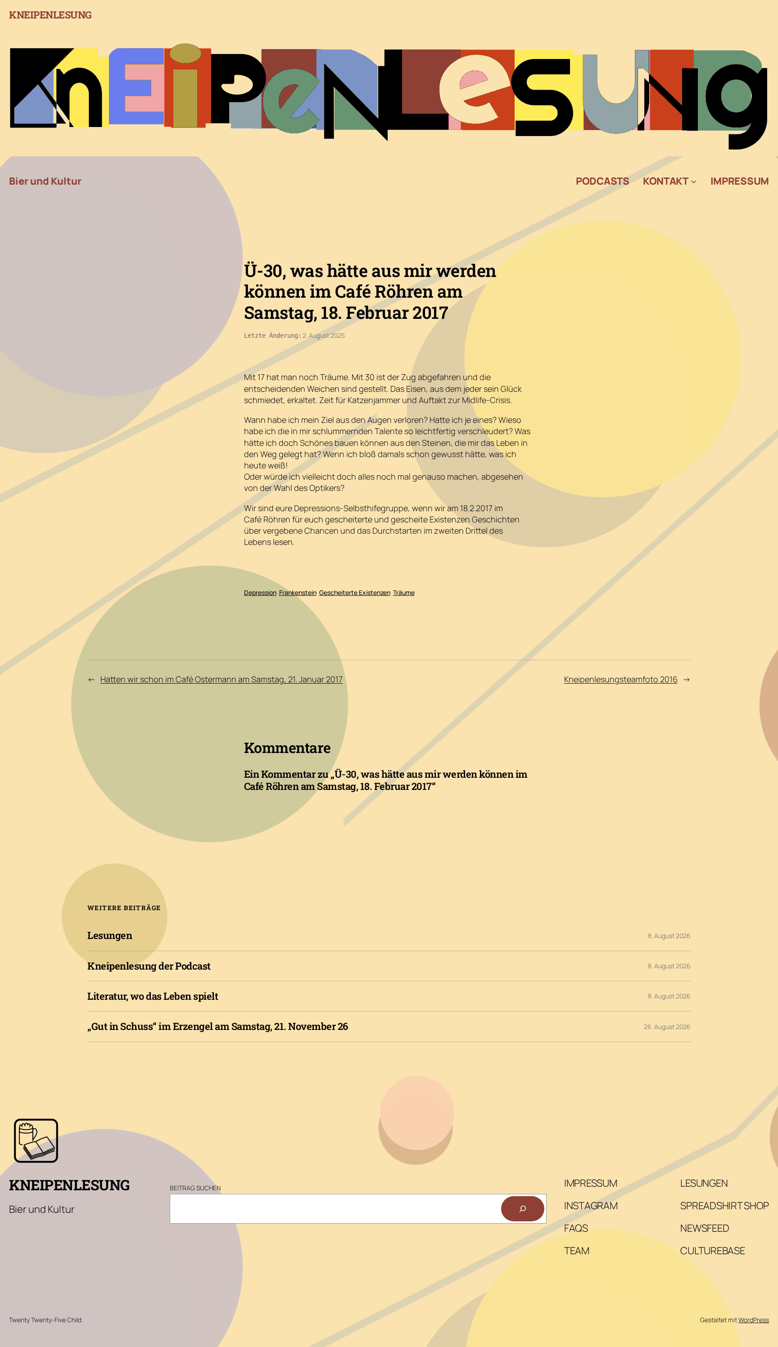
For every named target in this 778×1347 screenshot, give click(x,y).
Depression (260, 592)
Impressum (739, 181)
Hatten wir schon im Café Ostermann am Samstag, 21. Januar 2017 (221, 679)
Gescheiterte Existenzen (354, 592)
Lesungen (109, 935)
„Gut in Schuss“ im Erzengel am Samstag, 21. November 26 (217, 1026)
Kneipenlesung (50, 14)
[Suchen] (522, 1208)
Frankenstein (298, 592)
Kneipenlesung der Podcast (149, 966)
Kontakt (665, 181)
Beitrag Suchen (195, 1188)
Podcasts (602, 181)
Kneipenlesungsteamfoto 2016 (621, 679)
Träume (404, 592)
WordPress (753, 1319)
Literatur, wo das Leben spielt (152, 996)
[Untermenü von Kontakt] (694, 181)
